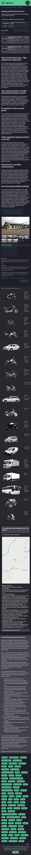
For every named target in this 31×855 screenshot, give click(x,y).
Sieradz (4, 826)
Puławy (19, 820)
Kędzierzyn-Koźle (7, 790)
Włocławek (14, 838)
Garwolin (24, 772)
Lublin (9, 802)
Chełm (10, 766)
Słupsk (21, 826)
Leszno (4, 799)
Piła (3, 817)
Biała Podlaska (14, 757)
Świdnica (20, 829)
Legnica (25, 796)
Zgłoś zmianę (24, 280)
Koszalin (10, 793)
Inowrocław (20, 781)
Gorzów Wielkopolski (16, 778)
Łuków (16, 802)
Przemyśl (11, 820)
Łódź (10, 799)
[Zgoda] (29, 850)
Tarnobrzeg (22, 832)
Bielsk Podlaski (6, 760)
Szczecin (4, 832)
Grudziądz (12, 781)
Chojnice (17, 766)
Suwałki (13, 829)
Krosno (19, 796)
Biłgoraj (4, 763)
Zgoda (15, 852)
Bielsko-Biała (17, 760)
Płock (23, 817)
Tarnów (4, 835)
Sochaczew (5, 829)
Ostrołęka (11, 811)
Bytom (4, 766)
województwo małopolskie (11, 7)
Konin (3, 793)
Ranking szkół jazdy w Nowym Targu (14, 213)
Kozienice (18, 793)
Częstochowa (15, 769)
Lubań (22, 799)
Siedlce (25, 823)
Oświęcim (21, 814)
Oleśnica (16, 808)
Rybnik (11, 823)
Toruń (10, 835)
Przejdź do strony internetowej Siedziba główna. (13, 278)
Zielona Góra (12, 841)
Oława (10, 808)
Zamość (4, 841)
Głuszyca (4, 778)
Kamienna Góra (6, 787)
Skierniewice (12, 826)
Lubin (3, 802)
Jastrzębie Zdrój (6, 784)
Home (2, 7)
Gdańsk (4, 775)
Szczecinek (13, 832)
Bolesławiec (13, 763)
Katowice (16, 787)
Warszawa (5, 838)
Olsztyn (24, 808)
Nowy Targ (21, 805)
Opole (4, 811)
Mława (4, 805)
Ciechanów (5, 769)
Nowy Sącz (12, 805)
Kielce (16, 790)
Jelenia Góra (17, 784)
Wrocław (22, 838)
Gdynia (11, 775)
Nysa (3, 808)
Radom (4, 823)
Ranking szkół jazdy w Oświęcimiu (13, 209)
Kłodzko (23, 790)
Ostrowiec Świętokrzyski (9, 814)
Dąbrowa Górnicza (7, 772)
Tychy (17, 835)
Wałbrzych (25, 835)
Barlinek (4, 757)
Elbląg (17, 772)
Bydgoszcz (22, 763)
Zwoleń (21, 841)
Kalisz (25, 784)
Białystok (23, 757)
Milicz (22, 802)
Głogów (18, 775)
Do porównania (12, 42)
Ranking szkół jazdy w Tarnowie (13, 212)
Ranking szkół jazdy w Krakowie (13, 211)
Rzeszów (18, 823)
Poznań (4, 820)
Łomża (16, 799)
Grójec (4, 781)
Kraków (4, 796)
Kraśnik (11, 796)
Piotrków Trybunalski (13, 817)
